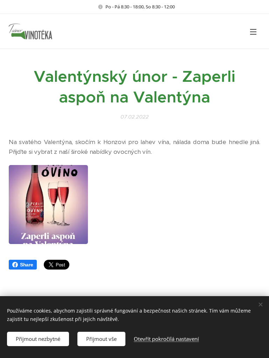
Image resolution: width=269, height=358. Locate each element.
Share (26, 264)
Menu (253, 31)
